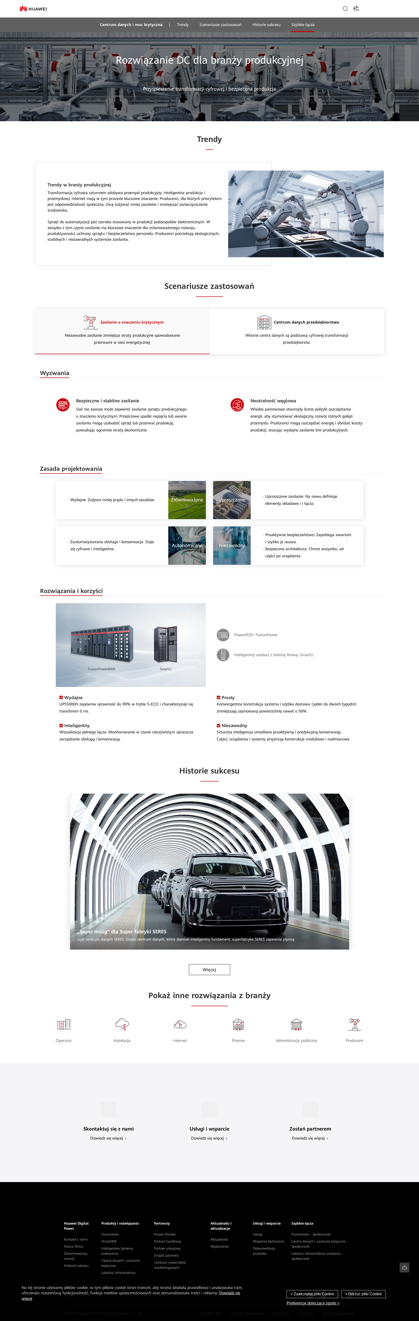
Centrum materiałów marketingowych (170, 1265)
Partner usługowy (167, 1248)
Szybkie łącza (302, 24)
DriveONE (109, 1241)
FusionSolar (110, 1234)
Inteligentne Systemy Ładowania (117, 1250)
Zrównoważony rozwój (76, 1256)
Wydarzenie (219, 1246)
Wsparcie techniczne (268, 1241)
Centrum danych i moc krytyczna (131, 24)
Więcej (209, 969)
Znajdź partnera (166, 1255)
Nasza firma (73, 1246)
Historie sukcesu (266, 24)
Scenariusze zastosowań (221, 24)
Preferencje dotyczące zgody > (313, 1303)
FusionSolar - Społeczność (311, 1234)
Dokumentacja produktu (264, 1250)
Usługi (258, 1234)
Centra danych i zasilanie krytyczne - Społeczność (319, 1243)
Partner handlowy (167, 1241)
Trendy (183, 24)
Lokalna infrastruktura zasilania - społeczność (317, 1256)
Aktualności (219, 1239)
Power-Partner (165, 1234)
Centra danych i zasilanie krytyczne (120, 1263)
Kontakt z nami (76, 1239)
